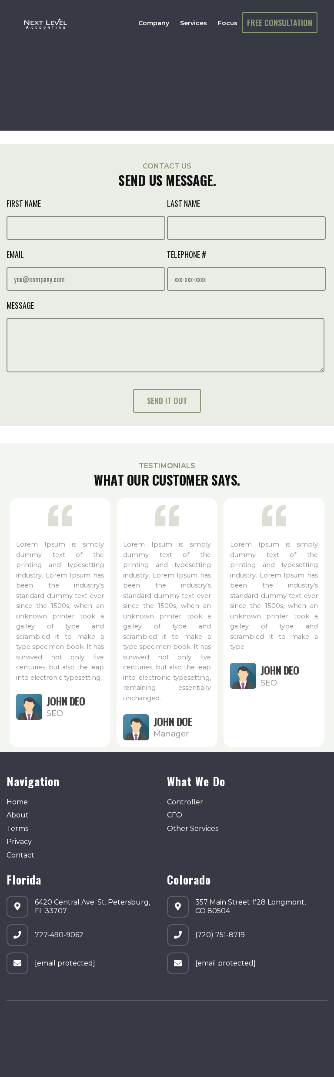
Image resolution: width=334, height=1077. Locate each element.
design (18, 1048)
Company (153, 23)
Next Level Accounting (109, 1024)
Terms (17, 828)
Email (15, 254)
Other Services (192, 828)
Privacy (19, 841)
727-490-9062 (59, 935)
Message (20, 305)
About (18, 815)
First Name (24, 203)
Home (17, 802)
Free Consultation (279, 22)
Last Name (183, 203)
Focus (227, 23)
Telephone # (186, 254)
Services (193, 23)
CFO (174, 815)
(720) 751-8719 (220, 935)
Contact (20, 855)
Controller (185, 802)
